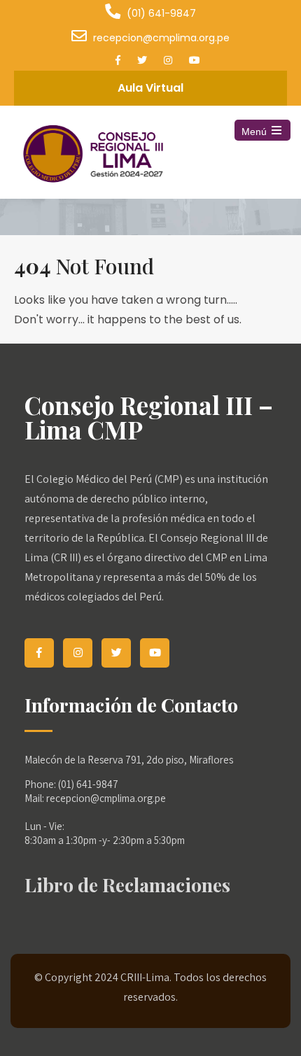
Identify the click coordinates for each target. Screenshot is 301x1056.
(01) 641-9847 (161, 13)
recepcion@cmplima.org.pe (161, 38)
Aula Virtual (150, 88)
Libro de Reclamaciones (127, 884)
